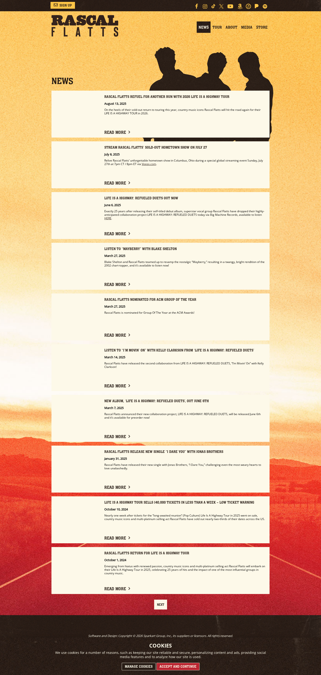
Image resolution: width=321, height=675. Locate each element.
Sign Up (65, 5)
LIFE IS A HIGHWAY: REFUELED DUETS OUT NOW (141, 198)
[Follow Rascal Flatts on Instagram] (205, 6)
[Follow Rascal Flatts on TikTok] (213, 6)
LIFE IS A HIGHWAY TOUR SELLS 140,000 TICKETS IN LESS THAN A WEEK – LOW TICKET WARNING (179, 502)
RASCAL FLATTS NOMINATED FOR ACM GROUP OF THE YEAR (150, 299)
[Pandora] (256, 6)
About (231, 27)
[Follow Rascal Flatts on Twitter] (221, 6)
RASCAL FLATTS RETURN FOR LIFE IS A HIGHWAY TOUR (146, 553)
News (204, 27)
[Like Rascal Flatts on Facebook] (196, 6)
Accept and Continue (178, 666)
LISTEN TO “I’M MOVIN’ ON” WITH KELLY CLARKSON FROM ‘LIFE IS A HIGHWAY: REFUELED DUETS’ (179, 350)
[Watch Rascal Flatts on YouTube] (230, 6)
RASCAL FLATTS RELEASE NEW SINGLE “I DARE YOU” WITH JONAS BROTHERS (163, 452)
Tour (217, 27)
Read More (115, 132)
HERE (107, 218)
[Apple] (248, 6)
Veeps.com (149, 164)
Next (160, 604)
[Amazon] (239, 6)
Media (246, 27)
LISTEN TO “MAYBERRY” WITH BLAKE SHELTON (140, 249)
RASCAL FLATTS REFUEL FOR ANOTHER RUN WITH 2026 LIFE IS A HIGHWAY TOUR (166, 97)
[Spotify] (265, 6)
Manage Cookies (139, 666)
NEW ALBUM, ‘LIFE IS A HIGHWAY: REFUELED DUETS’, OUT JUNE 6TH (156, 401)
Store (262, 27)
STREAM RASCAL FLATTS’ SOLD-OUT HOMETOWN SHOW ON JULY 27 (155, 147)
